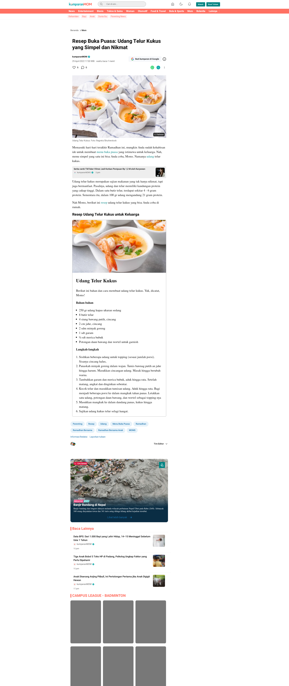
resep (104, 202)
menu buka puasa (107, 152)
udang (150, 156)
